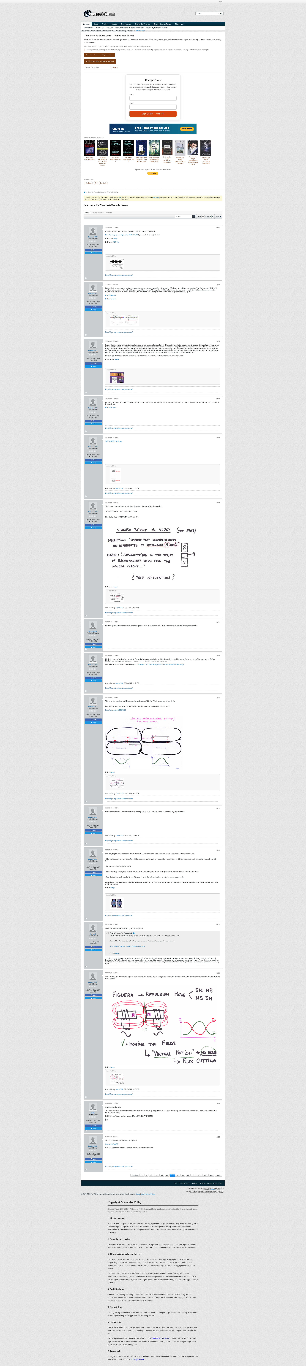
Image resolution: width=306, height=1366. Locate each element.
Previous (135, 1175)
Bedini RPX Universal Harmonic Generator (129, 28)
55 (162, 1175)
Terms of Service (205, 1183)
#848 (218, 655)
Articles (104, 24)
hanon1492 (92, 237)
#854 (218, 1103)
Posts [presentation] (87, 213)
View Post (133, 933)
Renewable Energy (112, 192)
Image (117, 359)
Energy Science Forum (162, 24)
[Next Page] (212, 216)
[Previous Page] (210, 216)
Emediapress (126, 24)
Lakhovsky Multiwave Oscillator (157, 28)
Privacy (194, 1183)
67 (193, 1175)
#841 (218, 228)
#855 (218, 1137)
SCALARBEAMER (111, 1144)
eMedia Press (140, 31)
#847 (218, 622)
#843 (218, 341)
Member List (100, 28)
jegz (92, 1113)
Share (94, 250)
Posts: (91, 246)
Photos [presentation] (109, 213)
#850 (218, 808)
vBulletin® (213, 1189)
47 (151, 1175)
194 (211, 1175)
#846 (218, 503)
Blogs (96, 24)
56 (167, 1175)
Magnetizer (179, 24)
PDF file (116, 242)
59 (183, 1175)
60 (188, 1175)
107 (199, 1175)
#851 (218, 850)
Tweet (94, 253)
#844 (218, 399)
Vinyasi (93, 934)
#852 (218, 925)
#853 (218, 973)
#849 (218, 697)
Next (218, 1175)
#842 (218, 284)
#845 (218, 438)
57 (172, 1175)
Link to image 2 (110, 299)
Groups (114, 24)
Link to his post (110, 408)
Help (176, 1183)
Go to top (218, 1183)
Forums (86, 24)
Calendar (110, 28)
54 (156, 1175)
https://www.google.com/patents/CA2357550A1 (121, 235)
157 (205, 1175)
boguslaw (93, 631)
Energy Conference (142, 24)
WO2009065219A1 (111, 441)
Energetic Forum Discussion (96, 192)
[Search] (221, 13)
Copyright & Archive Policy (145, 1194)
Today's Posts (88, 28)
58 (177, 1175)
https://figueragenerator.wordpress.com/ (119, 275)
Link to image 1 (110, 295)
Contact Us (184, 1183)
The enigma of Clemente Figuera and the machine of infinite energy (160, 664)
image (115, 238)
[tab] (87, 212)
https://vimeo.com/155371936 (115, 710)
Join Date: (89, 245)
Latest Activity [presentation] (97, 213)
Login (220, 1)
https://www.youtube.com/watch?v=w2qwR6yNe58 (127, 946)
